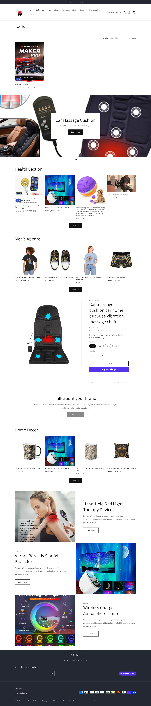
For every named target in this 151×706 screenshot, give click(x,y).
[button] (41, 10)
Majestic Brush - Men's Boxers (116, 277)
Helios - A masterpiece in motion (117, 195)
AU (93, 346)
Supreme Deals (23, 701)
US (116, 346)
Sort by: (105, 38)
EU (100, 346)
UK (108, 346)
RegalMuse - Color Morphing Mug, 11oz (27, 468)
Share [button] (94, 383)
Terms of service (78, 701)
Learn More (23, 133)
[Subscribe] (52, 673)
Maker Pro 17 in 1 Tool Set (23, 84)
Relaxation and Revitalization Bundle (57, 208)
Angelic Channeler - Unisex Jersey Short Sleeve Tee (89, 278)
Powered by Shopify (33, 701)
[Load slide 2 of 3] (72, 159)
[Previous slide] (64, 159)
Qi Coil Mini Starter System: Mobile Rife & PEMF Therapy (28, 207)
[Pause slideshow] (87, 159)
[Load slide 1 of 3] (69, 159)
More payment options (109, 375)
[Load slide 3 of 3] (76, 159)
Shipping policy (46, 701)
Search (66, 661)
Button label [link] (75, 414)
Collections (75, 661)
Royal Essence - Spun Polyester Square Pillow (121, 468)
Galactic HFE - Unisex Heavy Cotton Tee (27, 277)
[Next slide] (81, 159)
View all (75, 225)
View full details (120, 383)
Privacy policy (67, 701)
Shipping (92, 331)
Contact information (91, 701)
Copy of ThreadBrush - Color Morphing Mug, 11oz (90, 469)
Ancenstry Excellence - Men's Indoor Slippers (59, 277)
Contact (84, 661)
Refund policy (57, 701)
